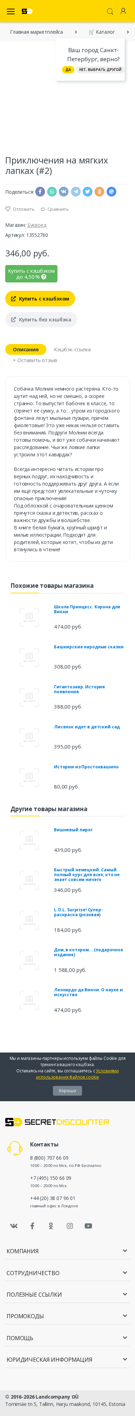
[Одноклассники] (51, 1226)
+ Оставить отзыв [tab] (35, 360)
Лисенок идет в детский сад (87, 727)
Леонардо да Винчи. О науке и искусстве (88, 992)
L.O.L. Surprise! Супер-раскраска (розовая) (78, 912)
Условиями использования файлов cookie (77, 1074)
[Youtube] (88, 1226)
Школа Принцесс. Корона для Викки (87, 609)
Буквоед (36, 225)
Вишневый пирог (73, 830)
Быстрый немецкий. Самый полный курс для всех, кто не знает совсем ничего (87, 874)
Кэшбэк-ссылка (72, 349)
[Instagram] (70, 1226)
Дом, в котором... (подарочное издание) (88, 952)
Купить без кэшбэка (44, 319)
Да (68, 69)
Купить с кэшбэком (43, 298)
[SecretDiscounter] (27, 11)
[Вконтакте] (13, 1226)
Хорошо (67, 1091)
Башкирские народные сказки (89, 647)
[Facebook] (32, 1226)
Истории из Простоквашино (86, 767)
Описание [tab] (26, 349)
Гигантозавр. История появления (79, 689)
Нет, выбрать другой (100, 69)
